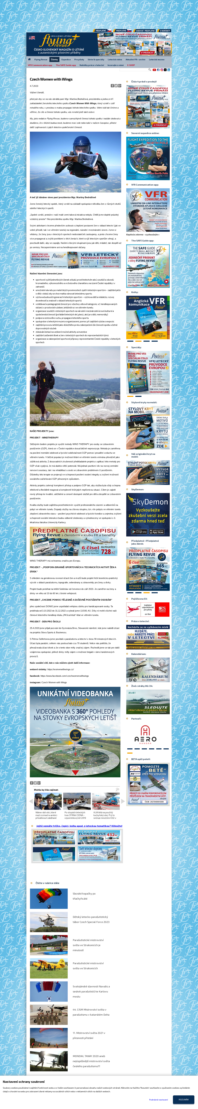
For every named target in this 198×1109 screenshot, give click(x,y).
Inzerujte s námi (116, 65)
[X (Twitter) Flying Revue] (165, 71)
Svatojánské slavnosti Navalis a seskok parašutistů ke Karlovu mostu (91, 991)
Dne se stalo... (154, 679)
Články (54, 59)
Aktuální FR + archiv (135, 59)
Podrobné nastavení (158, 1099)
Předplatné (122, 32)
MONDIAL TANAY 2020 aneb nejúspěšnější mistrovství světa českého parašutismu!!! (91, 1061)
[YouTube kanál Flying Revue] (154, 71)
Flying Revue (40, 59)
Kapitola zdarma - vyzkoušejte (142, 234)
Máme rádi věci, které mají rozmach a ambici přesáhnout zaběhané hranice (46, 816)
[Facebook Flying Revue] (158, 71)
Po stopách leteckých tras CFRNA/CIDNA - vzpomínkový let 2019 (75, 815)
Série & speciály (96, 59)
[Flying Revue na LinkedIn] (168, 71)
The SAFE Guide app (66, 65)
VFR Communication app (40, 65)
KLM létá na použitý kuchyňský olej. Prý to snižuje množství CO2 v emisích (104, 816)
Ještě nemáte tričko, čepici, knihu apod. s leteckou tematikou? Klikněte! (79, 825)
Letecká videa (115, 59)
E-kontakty (166, 32)
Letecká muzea (156, 59)
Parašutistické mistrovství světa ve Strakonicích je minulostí (88, 945)
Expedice (66, 59)
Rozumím (184, 1099)
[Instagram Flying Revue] (162, 71)
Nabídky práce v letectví (92, 65)
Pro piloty (79, 59)
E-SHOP (131, 65)
